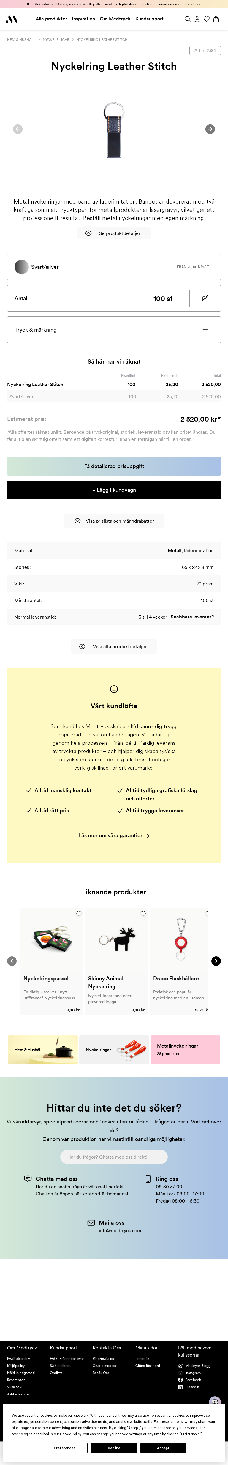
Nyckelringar (56, 39)
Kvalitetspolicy (18, 1358)
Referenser (16, 1379)
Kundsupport (149, 19)
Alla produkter (51, 19)
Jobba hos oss (18, 1394)
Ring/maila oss (104, 1358)
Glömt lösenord (147, 1365)
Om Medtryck (115, 19)
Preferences (64, 1448)
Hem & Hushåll (21, 39)
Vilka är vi (14, 1386)
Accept (163, 1448)
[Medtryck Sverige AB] (12, 19)
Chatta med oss (105, 1365)
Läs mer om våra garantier (111, 835)
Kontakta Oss (107, 1348)
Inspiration (83, 19)
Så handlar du (61, 1365)
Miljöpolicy (16, 1365)
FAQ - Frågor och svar (67, 1358)
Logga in (142, 1358)
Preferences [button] (190, 1434)
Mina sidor (146, 1348)
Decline (114, 1448)
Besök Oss (101, 1372)
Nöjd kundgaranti (21, 1372)
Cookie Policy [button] (70, 1434)
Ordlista (56, 1372)
